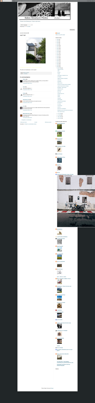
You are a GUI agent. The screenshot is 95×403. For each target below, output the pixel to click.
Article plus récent (23, 122)
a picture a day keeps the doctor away (64, 322)
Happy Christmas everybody (62, 78)
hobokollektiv (59, 310)
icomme (58, 345)
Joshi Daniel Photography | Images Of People (65, 174)
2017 (58, 53)
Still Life (58, 172)
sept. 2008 (60, 116)
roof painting (25, 73)
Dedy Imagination (60, 312)
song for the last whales (62, 101)
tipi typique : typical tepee (62, 87)
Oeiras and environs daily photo (63, 353)
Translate (28, 26)
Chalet (59, 73)
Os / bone (59, 104)
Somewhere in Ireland (61, 131)
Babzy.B (58, 33)
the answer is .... (60, 102)
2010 (58, 63)
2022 (58, 45)
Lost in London (59, 319)
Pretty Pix (59, 164)
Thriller (59, 96)
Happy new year (60, 69)
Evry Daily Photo (60, 253)
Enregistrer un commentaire (26, 119)
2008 (58, 66)
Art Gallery (59, 76)
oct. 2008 (59, 115)
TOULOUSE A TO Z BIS (61, 146)
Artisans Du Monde (60, 338)
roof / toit (59, 107)
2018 (58, 51)
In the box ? (60, 90)
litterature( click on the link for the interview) (65, 110)
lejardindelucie (59, 229)
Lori (23, 106)
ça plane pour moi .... (61, 93)
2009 (58, 65)
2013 (58, 59)
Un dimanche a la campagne (62, 330)
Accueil (36, 122)
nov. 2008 (59, 113)
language (59, 98)
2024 (58, 42)
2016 (58, 54)
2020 (58, 48)
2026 (58, 39)
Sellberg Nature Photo (61, 157)
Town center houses (61, 111)
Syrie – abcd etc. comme (61, 276)
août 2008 (59, 118)
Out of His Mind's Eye (61, 123)
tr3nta (24, 93)
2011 (58, 62)
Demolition (59, 81)
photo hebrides (59, 138)
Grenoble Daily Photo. (61, 238)
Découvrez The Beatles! (62, 108)
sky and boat (60, 105)
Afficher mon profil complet (60, 34)
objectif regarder (60, 246)
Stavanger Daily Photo (61, 294)
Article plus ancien (48, 122)
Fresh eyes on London (61, 302)
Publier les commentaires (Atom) (30, 124)
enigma (59, 95)
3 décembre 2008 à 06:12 (27, 83)
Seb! (24, 86)
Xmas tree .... (60, 79)
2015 (58, 56)
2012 (58, 60)
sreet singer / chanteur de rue (63, 75)
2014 (58, 57)
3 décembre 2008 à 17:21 (27, 110)
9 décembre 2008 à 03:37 (27, 117)
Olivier (24, 79)
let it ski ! (59, 72)
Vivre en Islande (60, 347)
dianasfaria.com (26, 99)
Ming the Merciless (26, 113)
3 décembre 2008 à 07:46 (27, 89)
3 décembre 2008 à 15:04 (27, 102)
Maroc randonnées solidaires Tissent (64, 278)
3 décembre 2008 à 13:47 (27, 96)
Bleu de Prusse (60, 269)
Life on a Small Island (61, 261)
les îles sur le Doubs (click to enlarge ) (64, 84)
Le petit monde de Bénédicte (62, 236)
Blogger (52, 388)
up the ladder (60, 99)
